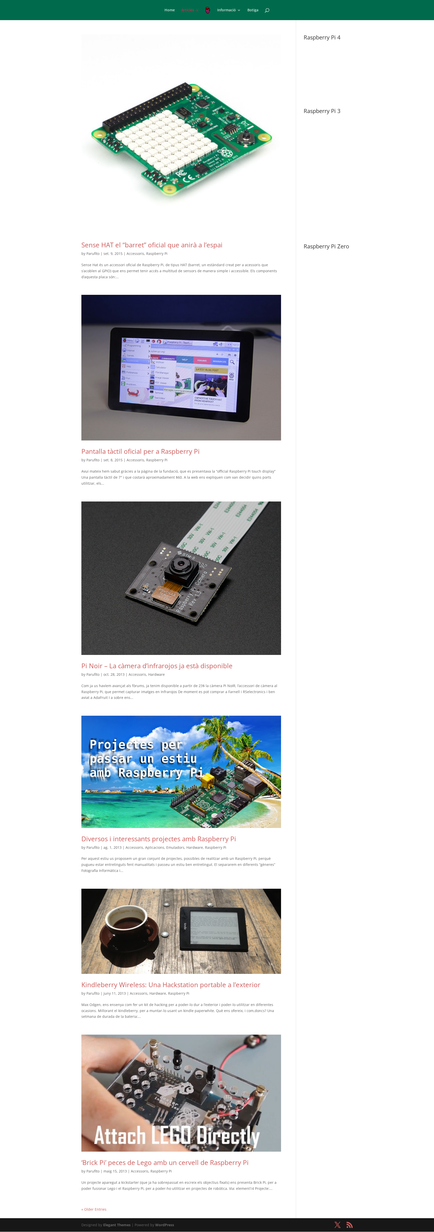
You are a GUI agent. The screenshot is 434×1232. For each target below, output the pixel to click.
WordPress (164, 1224)
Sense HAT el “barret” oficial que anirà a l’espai (152, 244)
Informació (226, 10)
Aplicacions (154, 847)
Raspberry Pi (157, 253)
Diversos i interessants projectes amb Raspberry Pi (158, 838)
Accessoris (135, 253)
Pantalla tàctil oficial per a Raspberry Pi (140, 451)
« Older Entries (93, 1209)
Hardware (156, 674)
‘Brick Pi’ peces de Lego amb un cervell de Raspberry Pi (165, 1162)
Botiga (252, 10)
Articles (187, 10)
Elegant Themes (117, 1224)
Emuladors (175, 847)
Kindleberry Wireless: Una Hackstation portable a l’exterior (170, 984)
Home (170, 10)
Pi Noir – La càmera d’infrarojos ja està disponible (157, 665)
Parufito (92, 253)
